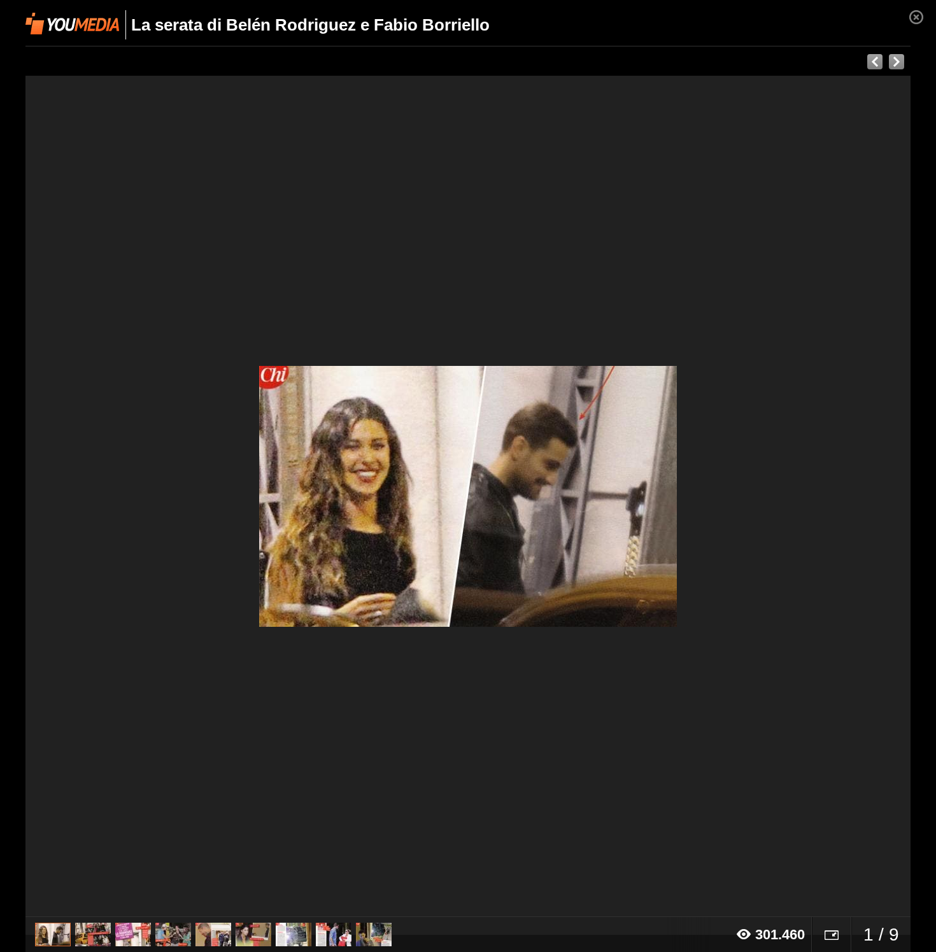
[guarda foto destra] (556, 496)
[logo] (72, 23)
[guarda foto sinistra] (113, 496)
